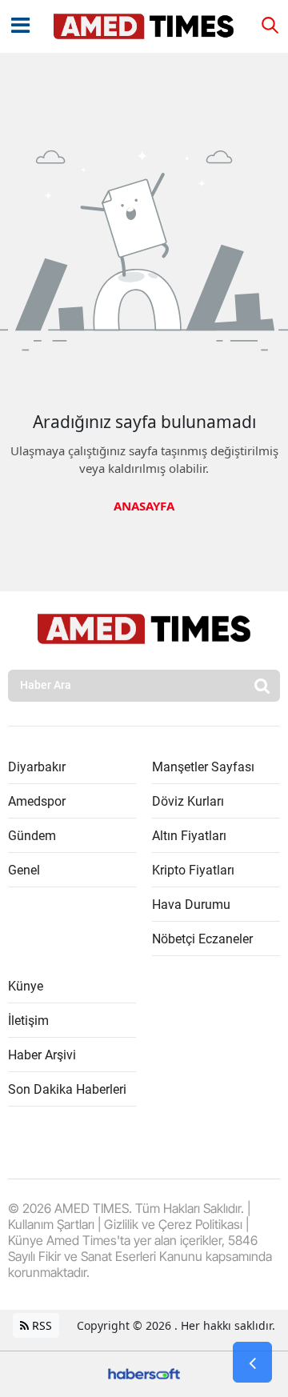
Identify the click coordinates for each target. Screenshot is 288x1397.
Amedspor (37, 801)
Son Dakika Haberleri (67, 1089)
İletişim (28, 1020)
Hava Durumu (191, 904)
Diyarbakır (37, 767)
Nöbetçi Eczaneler (202, 939)
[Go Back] (252, 1362)
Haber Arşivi (42, 1055)
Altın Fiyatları (189, 835)
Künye (25, 986)
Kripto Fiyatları (193, 870)
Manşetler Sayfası (203, 767)
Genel (24, 870)
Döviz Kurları (188, 801)
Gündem (32, 835)
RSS (40, 1325)
